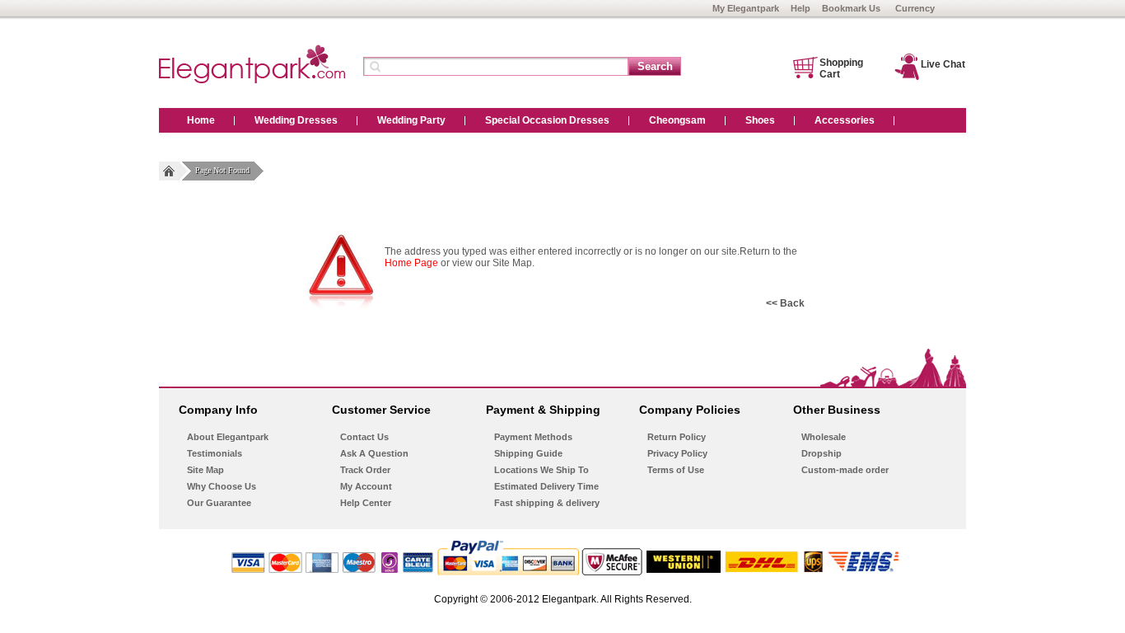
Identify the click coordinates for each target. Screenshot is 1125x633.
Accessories (845, 120)
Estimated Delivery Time (546, 486)
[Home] (169, 171)
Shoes (760, 120)
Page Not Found (222, 170)
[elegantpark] (252, 80)
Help (800, 8)
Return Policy (676, 437)
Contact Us (364, 437)
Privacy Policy (677, 453)
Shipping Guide (528, 453)
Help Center (365, 503)
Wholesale (823, 437)
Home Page (411, 263)
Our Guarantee (219, 503)
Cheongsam (677, 120)
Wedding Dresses (296, 120)
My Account (366, 486)
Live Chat (943, 64)
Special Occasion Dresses (547, 120)
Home (201, 120)
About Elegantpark (227, 437)
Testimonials (214, 453)
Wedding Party (411, 120)
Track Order (365, 470)
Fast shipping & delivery (547, 503)
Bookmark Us (851, 8)
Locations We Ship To (541, 470)
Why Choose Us (221, 486)
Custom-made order (845, 470)
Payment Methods (533, 437)
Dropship (821, 453)
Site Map (205, 470)
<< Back (785, 303)
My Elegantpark (745, 8)
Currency (915, 8)
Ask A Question (374, 453)
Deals (200, 145)
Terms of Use (675, 470)
